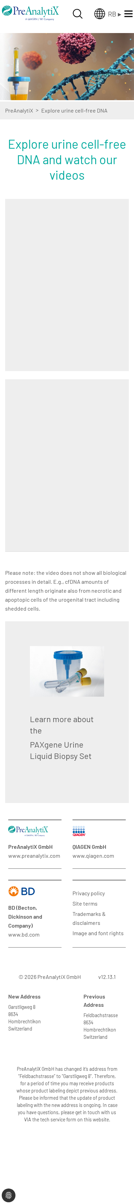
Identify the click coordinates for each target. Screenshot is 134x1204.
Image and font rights (98, 933)
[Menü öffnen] (128, 13)
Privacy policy (88, 893)
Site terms (85, 903)
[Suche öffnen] (77, 13)
